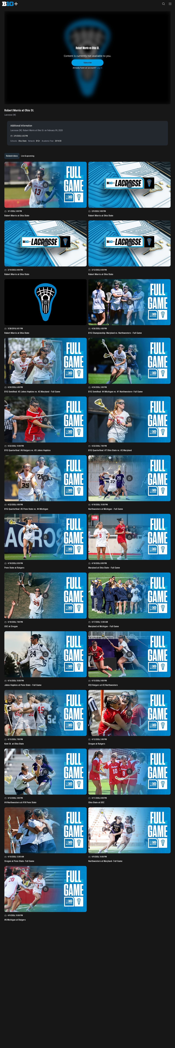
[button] (163, 4)
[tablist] (20, 156)
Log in (99, 67)
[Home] (10, 4)
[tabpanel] (87, 542)
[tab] (11, 156)
